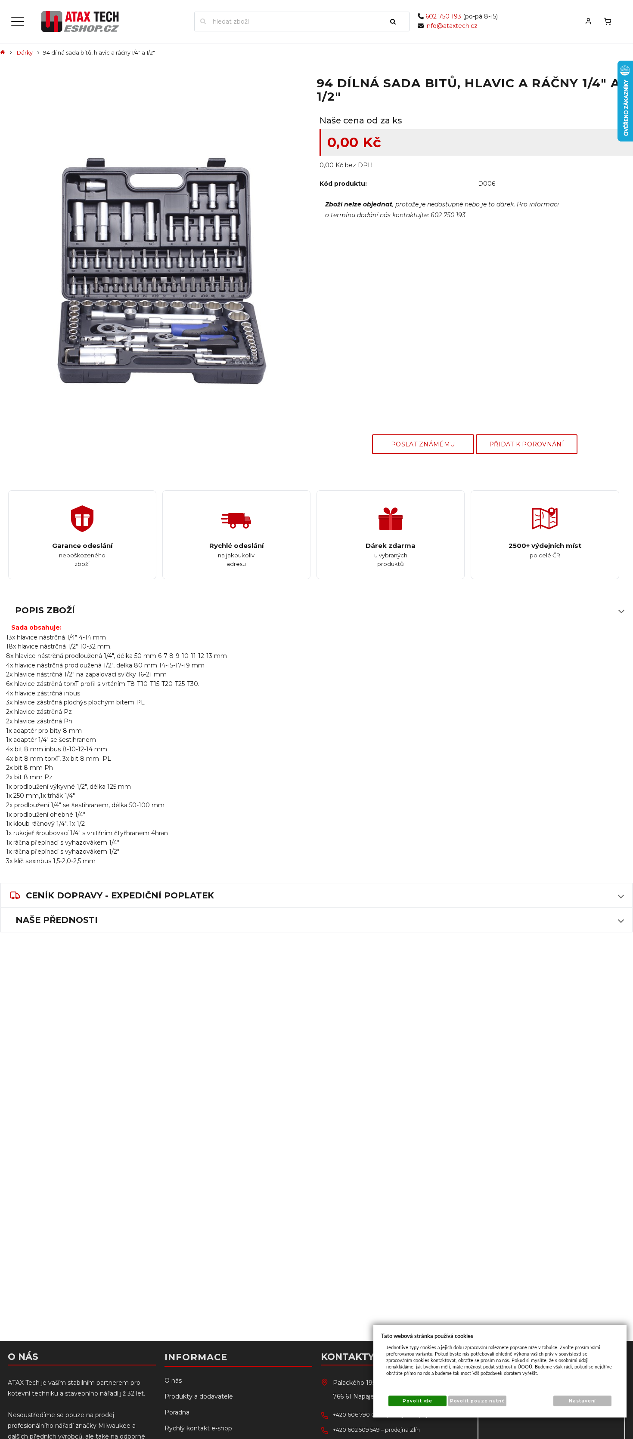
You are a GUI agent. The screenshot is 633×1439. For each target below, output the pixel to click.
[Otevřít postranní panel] (17, 21)
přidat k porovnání (526, 444)
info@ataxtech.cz (451, 26)
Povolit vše (417, 1401)
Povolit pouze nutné (477, 1401)
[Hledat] (397, 21)
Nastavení (582, 1401)
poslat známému (423, 444)
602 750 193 (443, 16)
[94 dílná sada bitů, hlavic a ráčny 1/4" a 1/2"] (156, 272)
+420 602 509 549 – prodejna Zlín (376, 1430)
